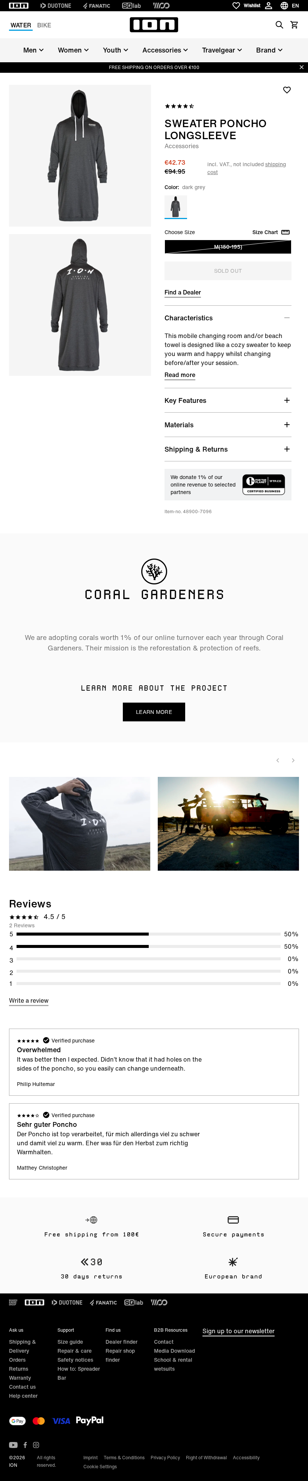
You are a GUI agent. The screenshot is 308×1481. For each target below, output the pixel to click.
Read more (180, 374)
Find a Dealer (183, 292)
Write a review (28, 1000)
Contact (164, 1342)
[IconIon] (19, 5)
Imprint (90, 1457)
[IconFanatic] (96, 5)
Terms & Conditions (124, 1457)
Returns (18, 1369)
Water (21, 25)
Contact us (22, 1387)
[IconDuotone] (56, 5)
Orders (17, 1360)
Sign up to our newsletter (238, 1330)
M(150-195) (228, 247)
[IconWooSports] (161, 5)
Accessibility (246, 1457)
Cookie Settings (100, 1466)
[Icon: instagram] (36, 1445)
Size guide (70, 1342)
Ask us (16, 1330)
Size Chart (265, 232)
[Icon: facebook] (25, 1445)
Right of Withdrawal (206, 1457)
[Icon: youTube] (13, 1445)
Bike (44, 25)
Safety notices (75, 1360)
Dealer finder (121, 1342)
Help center (23, 1396)
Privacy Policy (165, 1457)
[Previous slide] (278, 760)
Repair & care (74, 1351)
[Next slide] (293, 760)
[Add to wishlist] (286, 90)
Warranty (20, 1378)
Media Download (174, 1351)
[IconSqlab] (131, 5)
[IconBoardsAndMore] (13, 1302)
